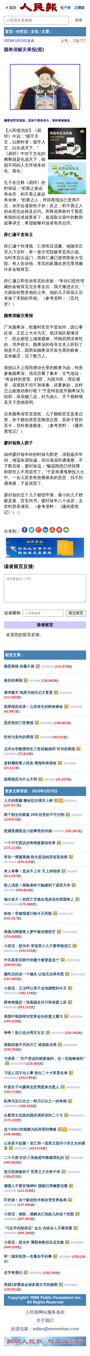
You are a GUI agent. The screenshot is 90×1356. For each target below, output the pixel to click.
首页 (9, 31)
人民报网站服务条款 (45, 1312)
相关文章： (15, 655)
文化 (35, 31)
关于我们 (45, 1320)
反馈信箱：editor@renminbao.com (45, 1328)
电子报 (65, 7)
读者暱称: (13, 613)
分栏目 (22, 31)
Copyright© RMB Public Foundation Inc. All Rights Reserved (45, 1299)
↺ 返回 (11, 7)
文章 (45, 31)
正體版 (79, 7)
